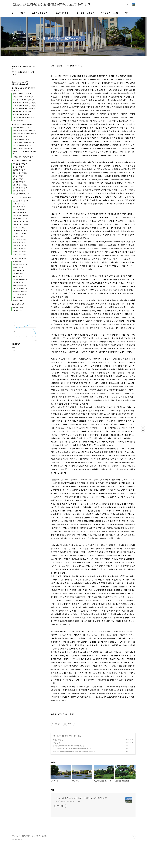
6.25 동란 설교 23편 (20, 231)
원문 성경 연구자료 (20, 264)
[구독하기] (143, 430)
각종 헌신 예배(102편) (21, 194)
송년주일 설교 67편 (20, 254)
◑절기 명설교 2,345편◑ (21, 197)
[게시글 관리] (62, 724)
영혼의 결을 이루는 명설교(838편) (24, 106)
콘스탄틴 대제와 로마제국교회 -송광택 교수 (67, 745)
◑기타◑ (56, 736)
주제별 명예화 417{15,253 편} (23, 157)
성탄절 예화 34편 (19, 248)
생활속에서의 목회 (19, 270)
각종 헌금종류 (18, 297)
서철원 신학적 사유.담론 (22, 112)
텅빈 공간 (17, 310)
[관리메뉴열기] (143, 425)
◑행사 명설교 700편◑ (21, 160)
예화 (127, 12)
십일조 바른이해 (19, 120)
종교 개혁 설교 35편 (20, 188)
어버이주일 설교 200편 (21, 225)
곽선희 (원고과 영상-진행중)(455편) (25, 133)
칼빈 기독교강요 (19, 276)
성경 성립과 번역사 (20, 279)
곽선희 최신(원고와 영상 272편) (24, 130)
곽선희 (22, 12)
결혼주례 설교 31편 (20, 185)
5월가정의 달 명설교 (20, 219)
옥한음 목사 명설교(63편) (22, 145)
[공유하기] (59, 724)
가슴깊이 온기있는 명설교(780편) (24, 109)
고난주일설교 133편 (20, 210)
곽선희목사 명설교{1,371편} (22, 127)
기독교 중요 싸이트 (20, 288)
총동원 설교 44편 (19, 170)
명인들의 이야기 (19, 267)
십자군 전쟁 (57, 740)
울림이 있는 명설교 (39, 12)
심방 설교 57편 (18, 179)
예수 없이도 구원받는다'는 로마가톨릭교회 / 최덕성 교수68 (73, 751)
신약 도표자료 (18, 282)
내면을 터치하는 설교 (62, 12)
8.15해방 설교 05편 (20, 234)
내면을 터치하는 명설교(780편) (23, 97)
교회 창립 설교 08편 (20, 164)
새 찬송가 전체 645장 (20, 291)
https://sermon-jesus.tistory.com (67, 801)
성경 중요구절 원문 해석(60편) (23, 117)
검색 (128, 4)
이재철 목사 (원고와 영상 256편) (24, 142)
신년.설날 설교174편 (20, 201)
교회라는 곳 (17, 261)
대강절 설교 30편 (19, 242)
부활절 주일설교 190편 (21, 216)
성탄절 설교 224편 (19, 245)
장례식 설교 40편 (19, 191)
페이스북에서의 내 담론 (21, 114)
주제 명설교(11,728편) (109, 12)
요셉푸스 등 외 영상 (20, 285)
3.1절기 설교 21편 (19, 204)
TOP (134, 837)
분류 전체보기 (19, 84)
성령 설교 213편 (19, 228)
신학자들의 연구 (19, 273)
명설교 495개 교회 (19, 294)
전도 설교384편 (18, 167)
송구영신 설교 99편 (20, 251)
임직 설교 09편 (18, 176)
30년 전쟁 (56, 743)
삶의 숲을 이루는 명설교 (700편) (24, 100)
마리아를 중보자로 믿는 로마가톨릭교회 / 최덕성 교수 (71, 748)
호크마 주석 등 (18, 300)
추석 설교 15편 (18, 237)
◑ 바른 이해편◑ (19, 258)
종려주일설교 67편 (19, 213)
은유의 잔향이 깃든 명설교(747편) (24, 103)
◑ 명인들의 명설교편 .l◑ (21, 124)
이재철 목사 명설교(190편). (22, 139)
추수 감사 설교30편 (20, 239)
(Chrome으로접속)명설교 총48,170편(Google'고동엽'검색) (51, 4)
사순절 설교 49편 (19, 207)
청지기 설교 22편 (19, 182)
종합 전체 (64, 736)
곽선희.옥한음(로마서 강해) (22, 148)
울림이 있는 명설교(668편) (22, 94)
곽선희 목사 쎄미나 (20, 136)
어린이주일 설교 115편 (21, 222)
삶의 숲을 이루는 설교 (85, 12)
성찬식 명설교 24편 (20, 173)
